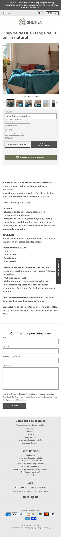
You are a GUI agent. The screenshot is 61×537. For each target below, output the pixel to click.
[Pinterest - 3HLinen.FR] (32, 497)
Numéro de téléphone (12, 356)
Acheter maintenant (44, 144)
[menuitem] (40, 13)
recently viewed (58, 272)
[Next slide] (57, 103)
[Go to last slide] (4, 103)
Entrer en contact (38, 487)
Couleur (8, 112)
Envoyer (14, 406)
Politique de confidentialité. (14, 400)
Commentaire (8, 366)
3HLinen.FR (34, 525)
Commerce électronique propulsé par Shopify (30, 528)
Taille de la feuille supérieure (13, 121)
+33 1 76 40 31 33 (22, 487)
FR (42, 13)
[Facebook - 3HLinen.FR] (24, 497)
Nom (4, 337)
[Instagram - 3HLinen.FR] (28, 497)
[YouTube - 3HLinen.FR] (36, 497)
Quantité (8, 130)
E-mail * (6, 347)
